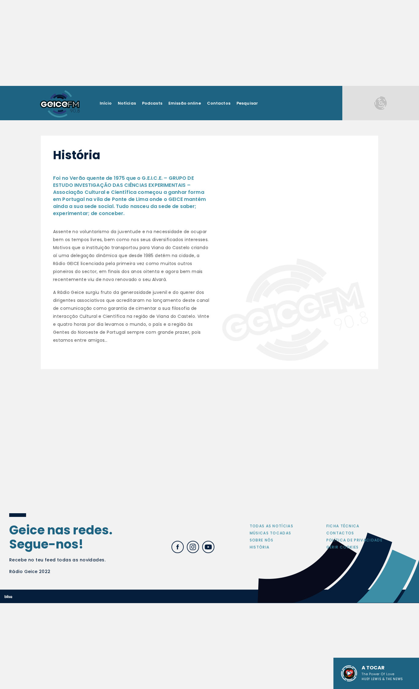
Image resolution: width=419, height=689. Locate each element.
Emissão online (184, 103)
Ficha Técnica (342, 526)
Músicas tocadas (270, 533)
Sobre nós (262, 540)
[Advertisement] (209, 43)
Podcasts (152, 103)
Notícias (127, 103)
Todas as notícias (271, 526)
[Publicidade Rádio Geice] (380, 103)
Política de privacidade (354, 540)
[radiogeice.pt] (60, 103)
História (260, 547)
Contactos (218, 103)
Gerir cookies (342, 547)
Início (106, 103)
